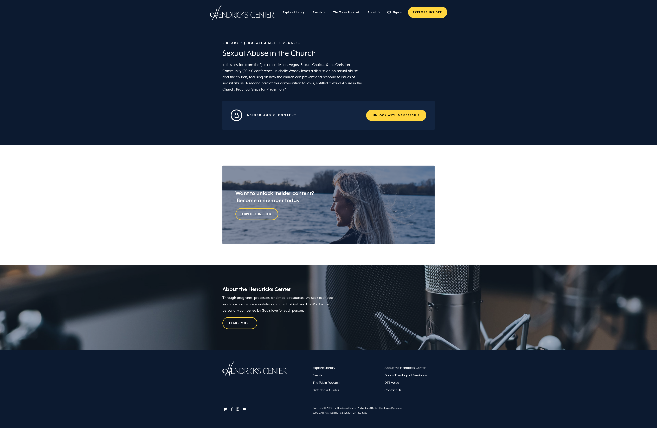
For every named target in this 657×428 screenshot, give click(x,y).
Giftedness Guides (326, 390)
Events (317, 12)
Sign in (397, 12)
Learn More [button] (240, 323)
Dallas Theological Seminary (405, 375)
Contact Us (392, 390)
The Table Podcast (326, 382)
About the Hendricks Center (405, 368)
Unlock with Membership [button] (396, 115)
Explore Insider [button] (257, 214)
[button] (427, 12)
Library (231, 43)
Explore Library (324, 368)
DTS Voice (391, 382)
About (372, 12)
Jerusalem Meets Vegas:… (272, 43)
